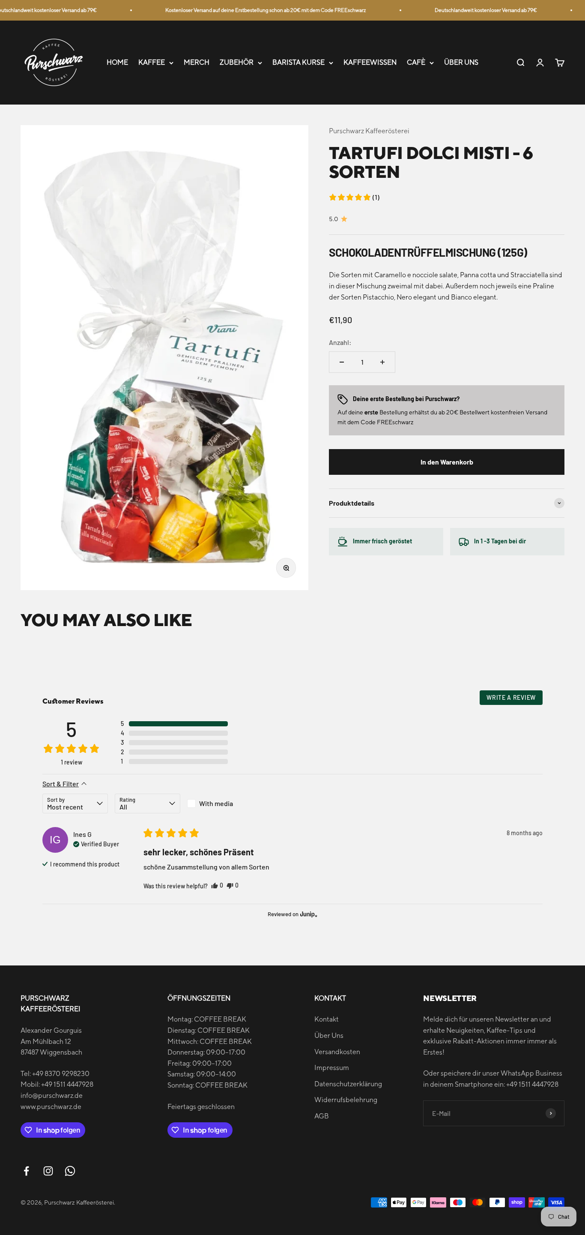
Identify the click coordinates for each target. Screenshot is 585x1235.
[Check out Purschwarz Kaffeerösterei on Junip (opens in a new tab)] (307, 914)
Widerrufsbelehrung (345, 1100)
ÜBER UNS (461, 63)
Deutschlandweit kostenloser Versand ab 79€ (477, 10)
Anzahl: (340, 342)
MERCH (196, 63)
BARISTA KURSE (298, 63)
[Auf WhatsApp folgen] (70, 1171)
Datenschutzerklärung (348, 1084)
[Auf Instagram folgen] (48, 1171)
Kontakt (326, 1019)
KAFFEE (151, 63)
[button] (353, 197)
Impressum (331, 1068)
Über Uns (328, 1035)
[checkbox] (220, 803)
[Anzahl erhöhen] (382, 362)
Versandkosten (337, 1052)
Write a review (511, 697)
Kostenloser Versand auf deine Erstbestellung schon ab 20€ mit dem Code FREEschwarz (257, 10)
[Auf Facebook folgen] (26, 1171)
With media (216, 803)
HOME (117, 63)
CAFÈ (416, 63)
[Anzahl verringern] (341, 362)
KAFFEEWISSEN (370, 63)
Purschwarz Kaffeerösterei (369, 131)
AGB (321, 1116)
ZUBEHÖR (237, 63)
